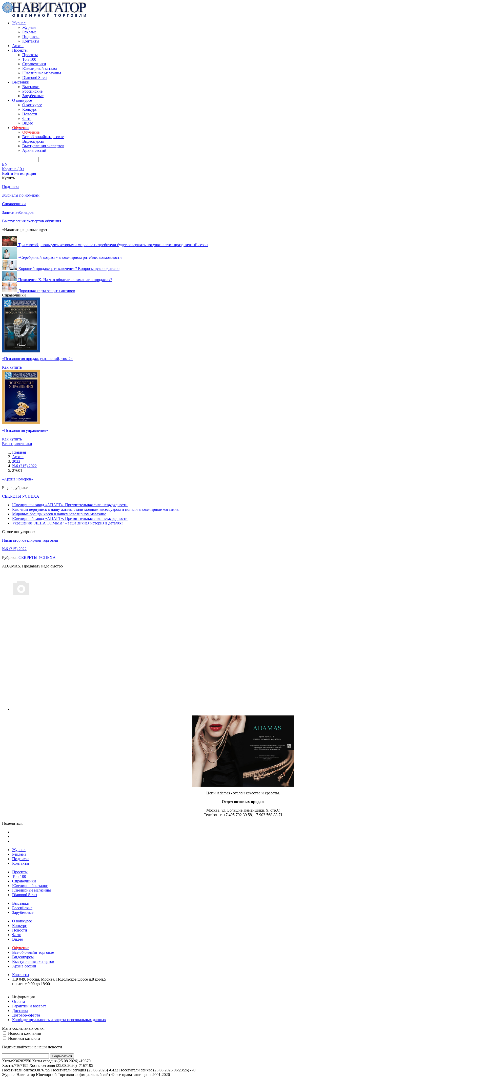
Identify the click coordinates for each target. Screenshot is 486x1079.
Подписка (30, 36)
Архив (18, 46)
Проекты (20, 50)
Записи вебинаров (18, 212)
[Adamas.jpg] (243, 785)
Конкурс (29, 109)
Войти (7, 173)
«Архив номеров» (17, 479)
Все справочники (17, 443)
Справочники (34, 64)
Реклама (29, 32)
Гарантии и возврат (29, 1006)
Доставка (20, 1010)
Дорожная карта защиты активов (46, 290)
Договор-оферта (26, 1015)
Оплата (18, 1001)
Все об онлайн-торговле (43, 137)
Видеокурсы (33, 141)
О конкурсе (22, 100)
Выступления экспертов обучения (31, 221)
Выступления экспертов (43, 146)
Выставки (20, 82)
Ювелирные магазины (41, 73)
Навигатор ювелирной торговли (30, 540)
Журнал (19, 23)
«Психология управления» (25, 430)
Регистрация (25, 173)
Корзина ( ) (13, 169)
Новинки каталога (23, 1038)
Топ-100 (29, 59)
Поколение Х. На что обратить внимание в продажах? (65, 280)
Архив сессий (34, 150)
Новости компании (24, 1033)
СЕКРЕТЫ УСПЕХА (20, 496)
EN (5, 164)
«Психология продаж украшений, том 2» (37, 358)
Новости (29, 114)
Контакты (30, 41)
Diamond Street (34, 77)
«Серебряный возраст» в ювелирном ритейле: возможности (70, 257)
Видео (27, 123)
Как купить (12, 367)
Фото (26, 118)
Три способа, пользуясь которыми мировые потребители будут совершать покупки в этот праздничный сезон (113, 245)
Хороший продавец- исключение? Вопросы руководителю (68, 268)
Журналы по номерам (20, 195)
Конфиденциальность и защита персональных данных (59, 1020)
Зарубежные (33, 96)
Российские (32, 91)
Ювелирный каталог (40, 68)
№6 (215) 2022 (14, 549)
